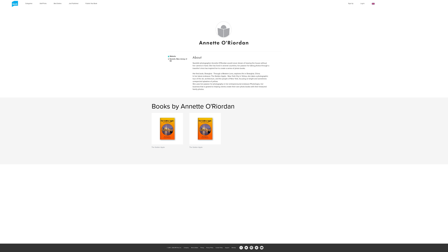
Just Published (73, 3)
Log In (362, 3)
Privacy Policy (209, 247)
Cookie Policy (219, 247)
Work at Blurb (194, 247)
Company (186, 247)
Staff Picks (43, 3)
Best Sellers (57, 3)
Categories (28, 3)
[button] (373, 3)
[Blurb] (14, 5)
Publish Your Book (91, 3)
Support (227, 247)
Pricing (202, 247)
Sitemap (234, 247)
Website (173, 56)
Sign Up (350, 3)
